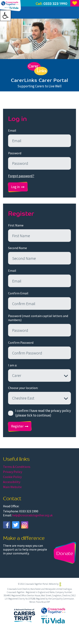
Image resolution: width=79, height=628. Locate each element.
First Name (15, 225)
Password (14, 153)
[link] (5, 15)
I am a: (12, 365)
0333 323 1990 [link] (55, 3)
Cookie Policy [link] (12, 477)
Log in (15, 187)
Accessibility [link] (11, 482)
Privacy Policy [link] (12, 472)
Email (12, 130)
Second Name (17, 248)
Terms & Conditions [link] (16, 467)
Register (17, 426)
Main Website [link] (12, 487)
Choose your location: (23, 388)
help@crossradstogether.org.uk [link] (32, 515)
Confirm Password (20, 342)
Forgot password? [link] (21, 176)
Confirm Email (18, 293)
